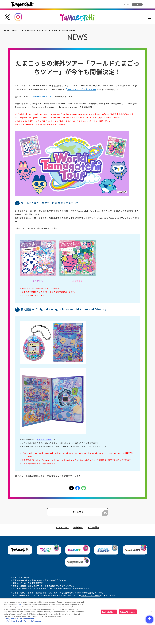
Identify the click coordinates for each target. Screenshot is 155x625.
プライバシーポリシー (90, 595)
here (19, 604)
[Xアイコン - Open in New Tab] (71, 487)
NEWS (14, 30)
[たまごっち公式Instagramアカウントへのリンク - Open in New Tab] (18, 16)
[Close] (151, 611)
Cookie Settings (108, 612)
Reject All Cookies (127, 612)
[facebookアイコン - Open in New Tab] (77, 487)
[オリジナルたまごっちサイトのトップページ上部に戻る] (77, 17)
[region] (77, 611)
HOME (6, 30)
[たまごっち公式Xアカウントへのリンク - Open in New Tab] (7, 16)
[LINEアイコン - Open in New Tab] (83, 487)
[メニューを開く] (148, 17)
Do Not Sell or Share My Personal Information (22, 621)
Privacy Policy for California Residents (19, 618)
